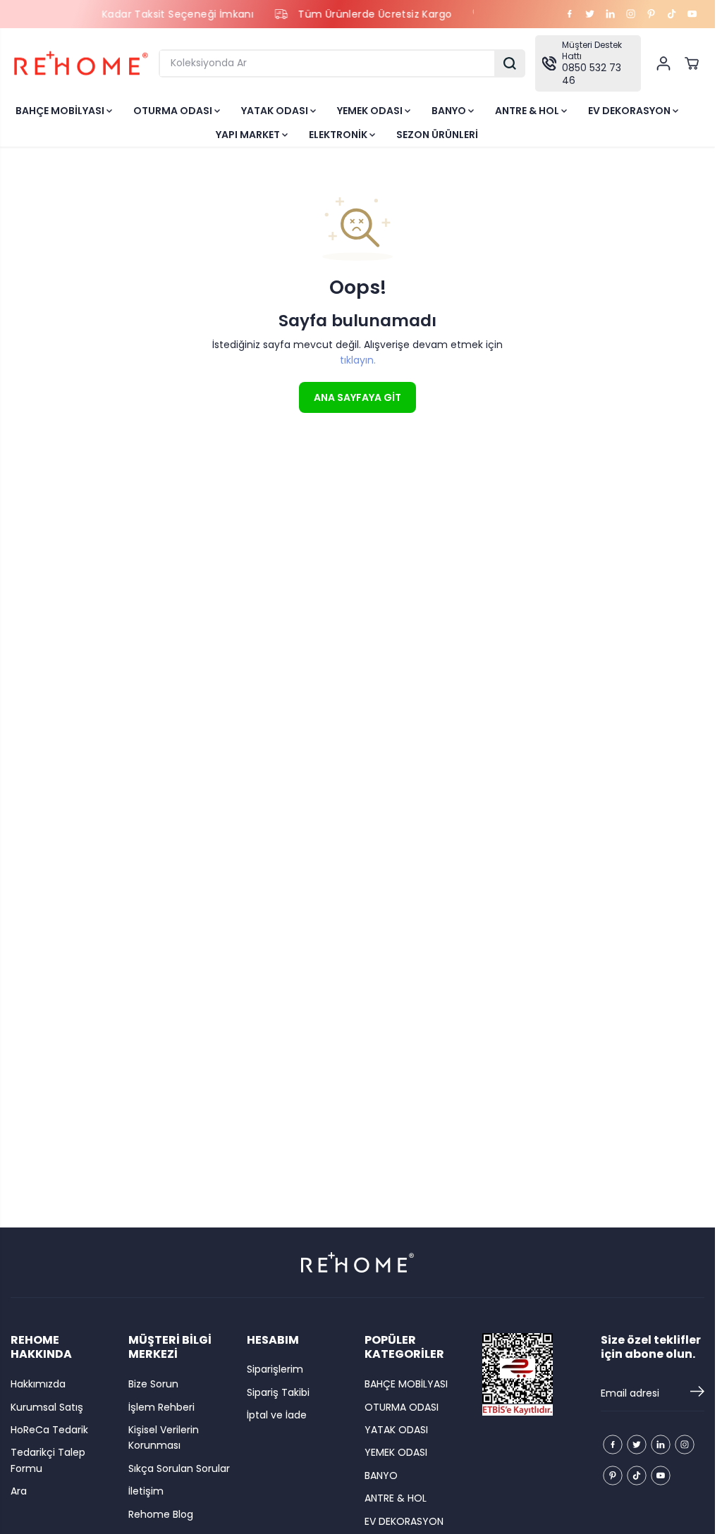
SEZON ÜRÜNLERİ (437, 135)
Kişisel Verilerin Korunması (163, 1437)
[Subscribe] (697, 1393)
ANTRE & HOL (528, 111)
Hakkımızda (38, 1384)
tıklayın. (358, 360)
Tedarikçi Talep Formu (48, 1460)
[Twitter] (590, 14)
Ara (19, 1491)
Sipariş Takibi (278, 1392)
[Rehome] (81, 63)
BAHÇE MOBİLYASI (61, 111)
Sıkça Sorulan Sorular (179, 1468)
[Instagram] (631, 14)
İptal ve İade (277, 1415)
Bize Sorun (153, 1384)
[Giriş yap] (663, 63)
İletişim (146, 1491)
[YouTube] (692, 14)
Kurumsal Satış (47, 1407)
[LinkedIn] (610, 14)
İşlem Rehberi (161, 1407)
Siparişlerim (275, 1369)
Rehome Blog (160, 1514)
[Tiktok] (671, 14)
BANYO (450, 111)
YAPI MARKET (249, 135)
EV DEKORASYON (630, 111)
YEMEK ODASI (371, 111)
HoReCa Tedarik (49, 1430)
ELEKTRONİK (339, 135)
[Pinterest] (651, 14)
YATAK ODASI (275, 111)
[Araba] (691, 63)
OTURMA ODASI (173, 111)
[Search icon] (509, 63)
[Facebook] (569, 14)
